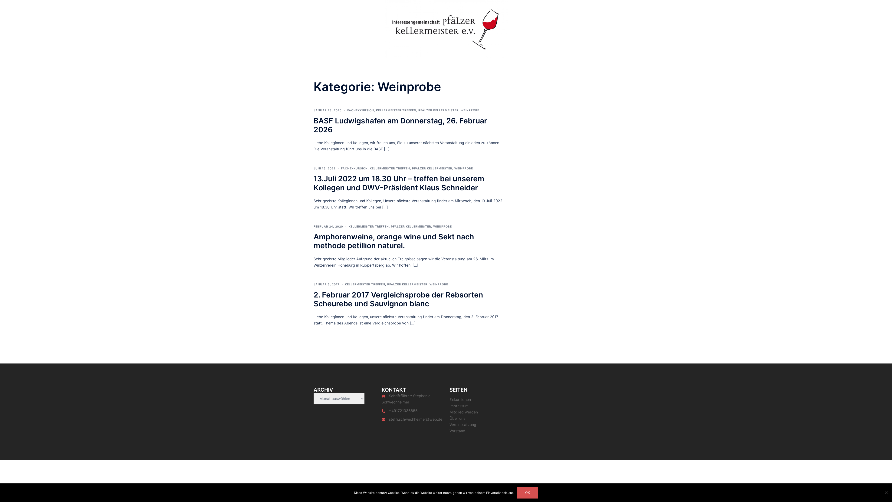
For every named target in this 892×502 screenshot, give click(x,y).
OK (527, 493)
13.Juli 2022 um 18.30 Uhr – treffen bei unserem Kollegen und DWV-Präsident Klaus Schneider (399, 183)
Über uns (543, 7)
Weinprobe (470, 110)
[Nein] (886, 492)
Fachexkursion (360, 110)
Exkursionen (566, 7)
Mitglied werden (517, 7)
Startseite (440, 7)
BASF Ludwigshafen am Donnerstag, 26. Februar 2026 (400, 125)
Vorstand (491, 7)
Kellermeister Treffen (396, 110)
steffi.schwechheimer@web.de (415, 419)
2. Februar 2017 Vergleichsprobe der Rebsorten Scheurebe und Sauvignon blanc (398, 299)
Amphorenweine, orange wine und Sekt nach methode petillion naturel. (394, 241)
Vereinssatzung (466, 7)
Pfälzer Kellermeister (438, 110)
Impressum (459, 405)
